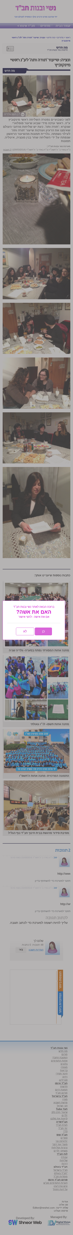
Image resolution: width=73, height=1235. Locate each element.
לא (25, 631)
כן (43, 631)
